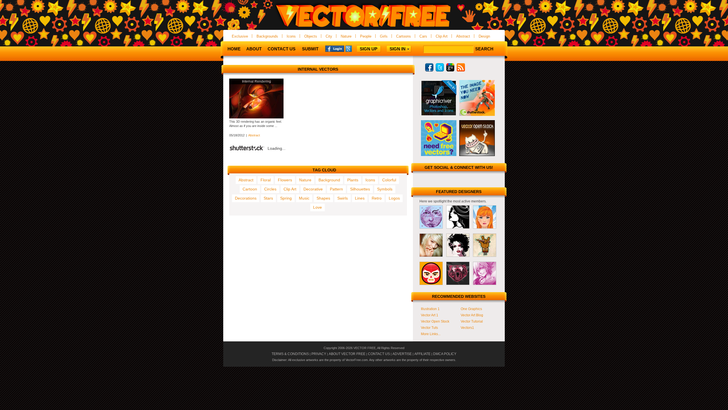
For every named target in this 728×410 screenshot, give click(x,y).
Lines (360, 198)
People (365, 36)
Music (304, 198)
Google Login (355, 48)
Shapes (323, 198)
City (329, 36)
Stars (268, 198)
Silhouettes (360, 189)
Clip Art (442, 36)
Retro (377, 198)
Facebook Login (334, 48)
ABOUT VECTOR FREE (347, 354)
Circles (270, 189)
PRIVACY (318, 354)
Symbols (384, 189)
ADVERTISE (402, 354)
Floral (265, 180)
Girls (384, 36)
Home (234, 48)
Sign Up (368, 48)
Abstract (463, 36)
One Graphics (471, 309)
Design (484, 36)
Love (317, 207)
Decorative (313, 189)
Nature (346, 36)
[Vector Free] (364, 27)
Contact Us (281, 48)
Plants (352, 180)
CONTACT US (379, 354)
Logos (394, 198)
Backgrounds (267, 36)
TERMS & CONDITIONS (290, 354)
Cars (423, 36)
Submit (310, 48)
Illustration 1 (430, 309)
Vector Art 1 (429, 315)
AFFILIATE (422, 354)
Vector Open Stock (435, 321)
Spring (286, 198)
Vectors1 (467, 328)
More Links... (430, 334)
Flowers (285, 180)
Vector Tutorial (472, 321)
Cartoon (250, 189)
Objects (310, 36)
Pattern (336, 189)
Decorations (246, 198)
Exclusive (240, 36)
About (254, 48)
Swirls (342, 198)
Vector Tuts (429, 328)
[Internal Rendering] (256, 117)
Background (329, 180)
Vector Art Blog (472, 315)
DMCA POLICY (444, 354)
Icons (291, 36)
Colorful (389, 180)
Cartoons (403, 36)
